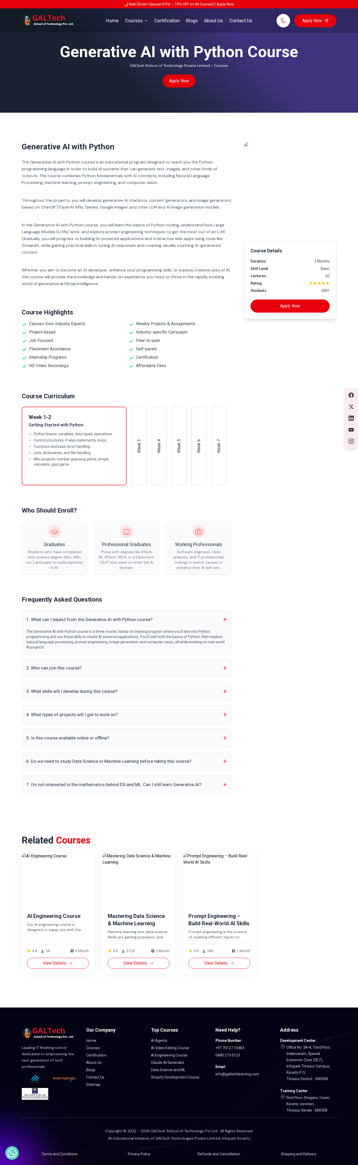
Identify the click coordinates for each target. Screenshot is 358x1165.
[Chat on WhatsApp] (12, 1153)
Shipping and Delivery (298, 1154)
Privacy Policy (139, 1154)
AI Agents (159, 1040)
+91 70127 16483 (229, 1048)
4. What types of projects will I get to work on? (126, 714)
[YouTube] (351, 429)
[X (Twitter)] (351, 406)
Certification (167, 20)
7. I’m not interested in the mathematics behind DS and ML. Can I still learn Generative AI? (126, 784)
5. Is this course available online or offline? (126, 738)
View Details (54, 963)
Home (112, 20)
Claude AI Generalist (167, 1062)
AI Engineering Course (169, 1055)
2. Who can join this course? (126, 668)
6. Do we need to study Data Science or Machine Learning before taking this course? (126, 761)
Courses (134, 20)
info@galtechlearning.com (237, 1074)
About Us (213, 20)
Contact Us (240, 20)
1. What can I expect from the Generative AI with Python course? (127, 619)
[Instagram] (351, 441)
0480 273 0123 (227, 1055)
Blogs (192, 20)
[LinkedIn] (351, 418)
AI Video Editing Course (170, 1048)
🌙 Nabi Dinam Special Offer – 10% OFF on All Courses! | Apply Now (179, 4)
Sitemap (93, 1084)
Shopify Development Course (175, 1077)
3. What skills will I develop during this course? (126, 691)
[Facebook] (351, 395)
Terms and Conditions (59, 1154)
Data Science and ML (168, 1070)
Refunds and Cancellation (219, 1154)
